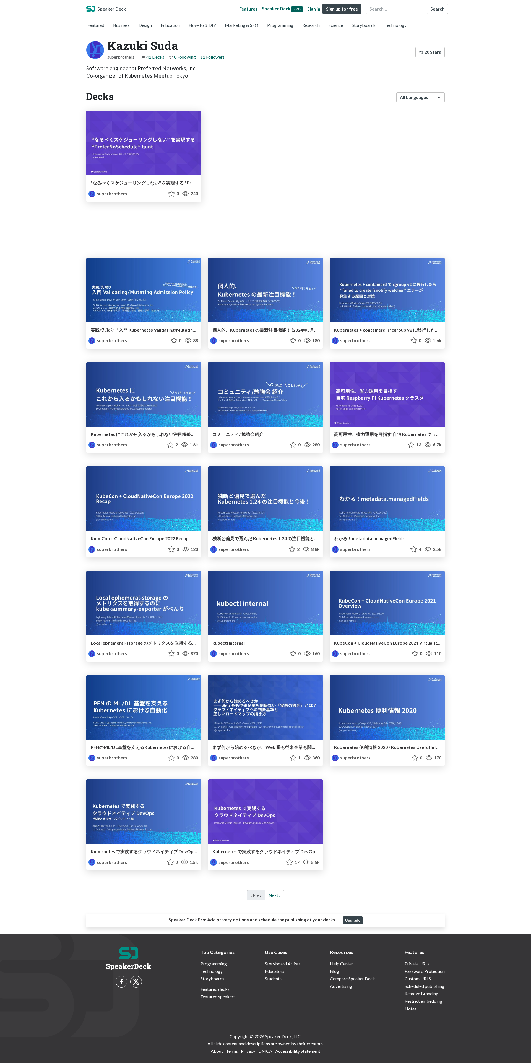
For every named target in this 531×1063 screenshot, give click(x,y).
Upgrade (352, 920)
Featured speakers (218, 996)
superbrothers (111, 193)
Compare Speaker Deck (352, 978)
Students (273, 978)
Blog (334, 971)
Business (121, 25)
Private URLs (417, 963)
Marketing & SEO (241, 25)
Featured (95, 25)
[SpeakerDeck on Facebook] (121, 982)
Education (170, 25)
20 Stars (432, 51)
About (217, 1051)
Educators (274, 971)
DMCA (265, 1051)
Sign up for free (342, 8)
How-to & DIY (202, 25)
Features (248, 8)
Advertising (341, 986)
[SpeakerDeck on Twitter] (136, 982)
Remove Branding (421, 993)
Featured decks (215, 989)
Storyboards (364, 25)
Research (311, 25)
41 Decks (155, 56)
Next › (274, 895)
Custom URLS (418, 978)
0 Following (185, 56)
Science (336, 25)
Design (145, 25)
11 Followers (212, 56)
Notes (411, 1008)
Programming (280, 25)
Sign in (313, 8)
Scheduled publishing (424, 986)
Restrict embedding (423, 1001)
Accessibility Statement (297, 1051)
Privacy (248, 1051)
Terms (232, 1051)
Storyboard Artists (283, 963)
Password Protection (425, 971)
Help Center (341, 963)
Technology (395, 25)
